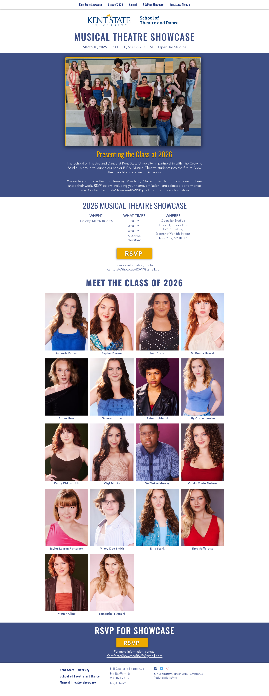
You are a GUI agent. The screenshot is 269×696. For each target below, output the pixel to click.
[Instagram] (167, 668)
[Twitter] (161, 668)
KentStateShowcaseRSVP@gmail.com (129, 190)
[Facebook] (155, 668)
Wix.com (174, 678)
